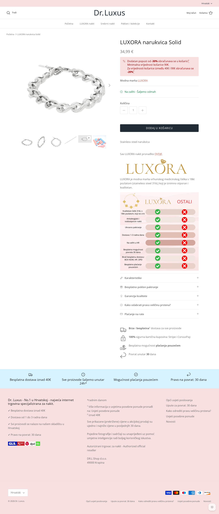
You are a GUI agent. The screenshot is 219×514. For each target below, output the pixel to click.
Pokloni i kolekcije (130, 23)
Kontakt (150, 23)
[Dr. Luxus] (109, 13)
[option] (66, 85)
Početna (69, 23)
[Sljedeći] (109, 85)
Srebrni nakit (108, 23)
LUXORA (143, 80)
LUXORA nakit (87, 23)
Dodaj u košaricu (159, 128)
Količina (125, 103)
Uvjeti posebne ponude (105, 411)
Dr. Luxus (19, 501)
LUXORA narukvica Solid (28, 34)
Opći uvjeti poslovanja (179, 400)
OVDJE (158, 154)
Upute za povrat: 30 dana (181, 405)
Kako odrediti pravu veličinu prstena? (188, 411)
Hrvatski (206, 3)
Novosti (170, 421)
